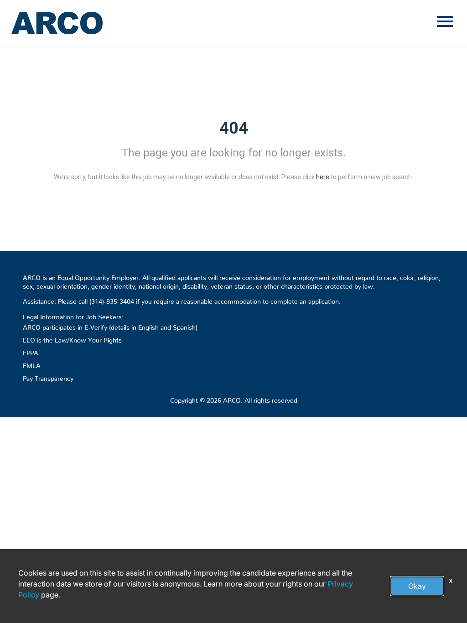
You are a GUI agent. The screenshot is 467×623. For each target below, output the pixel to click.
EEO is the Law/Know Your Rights (72, 338)
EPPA (30, 351)
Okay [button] (417, 586)
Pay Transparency (48, 376)
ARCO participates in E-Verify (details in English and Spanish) (110, 325)
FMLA (32, 364)
